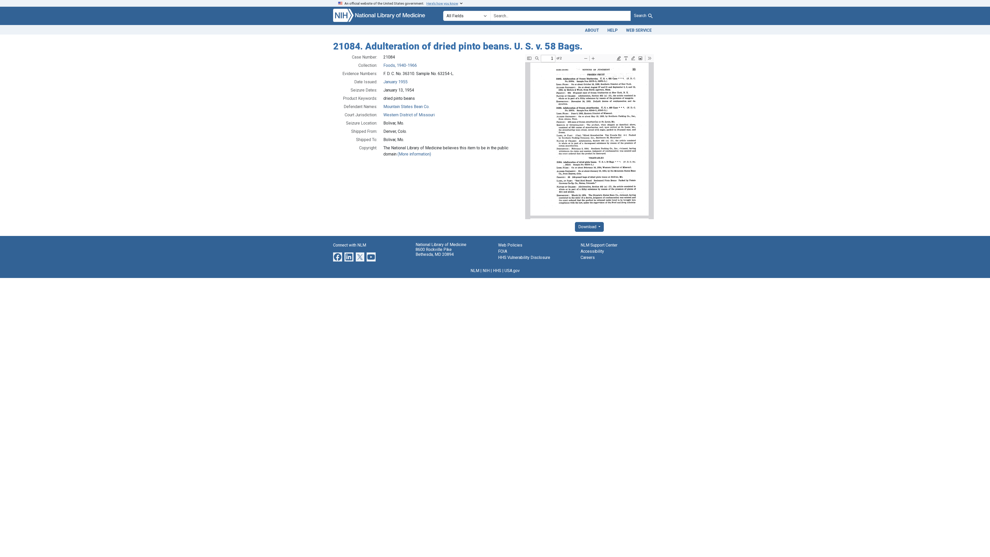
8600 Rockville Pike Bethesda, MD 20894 (435, 252)
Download (587, 226)
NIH (486, 270)
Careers (588, 257)
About (592, 30)
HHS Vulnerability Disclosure (524, 257)
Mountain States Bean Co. (406, 106)
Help (612, 30)
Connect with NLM (349, 245)
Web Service (639, 30)
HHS (497, 270)
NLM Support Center (599, 245)
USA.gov (512, 270)
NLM (475, 270)
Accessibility (592, 251)
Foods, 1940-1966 (400, 65)
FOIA (502, 251)
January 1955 (395, 81)
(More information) (414, 154)
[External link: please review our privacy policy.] (337, 256)
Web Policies (510, 245)
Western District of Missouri (409, 114)
